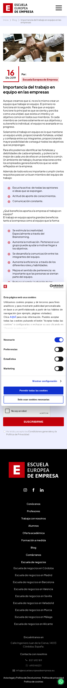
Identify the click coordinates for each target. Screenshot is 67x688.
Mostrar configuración (44, 381)
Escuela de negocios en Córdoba (34, 568)
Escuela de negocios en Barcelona (33, 582)
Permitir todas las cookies (33, 390)
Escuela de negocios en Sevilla (33, 596)
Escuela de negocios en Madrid (33, 575)
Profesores (33, 511)
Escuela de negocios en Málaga (33, 616)
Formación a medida (33, 540)
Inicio (6, 20)
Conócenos (33, 503)
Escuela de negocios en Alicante (33, 623)
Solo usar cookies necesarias (33, 399)
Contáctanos (33, 554)
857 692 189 (35, 660)
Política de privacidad (53, 677)
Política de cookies (33, 681)
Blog (14, 20)
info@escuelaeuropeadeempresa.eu (35, 670)
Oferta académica (34, 533)
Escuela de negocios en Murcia (33, 610)
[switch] (59, 349)
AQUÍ (13, 317)
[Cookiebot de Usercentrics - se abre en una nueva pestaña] (49, 286)
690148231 (35, 665)
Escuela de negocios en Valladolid (33, 603)
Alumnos (33, 525)
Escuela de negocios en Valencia (33, 589)
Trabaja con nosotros (33, 518)
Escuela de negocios (33, 562)
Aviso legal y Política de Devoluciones (22, 677)
